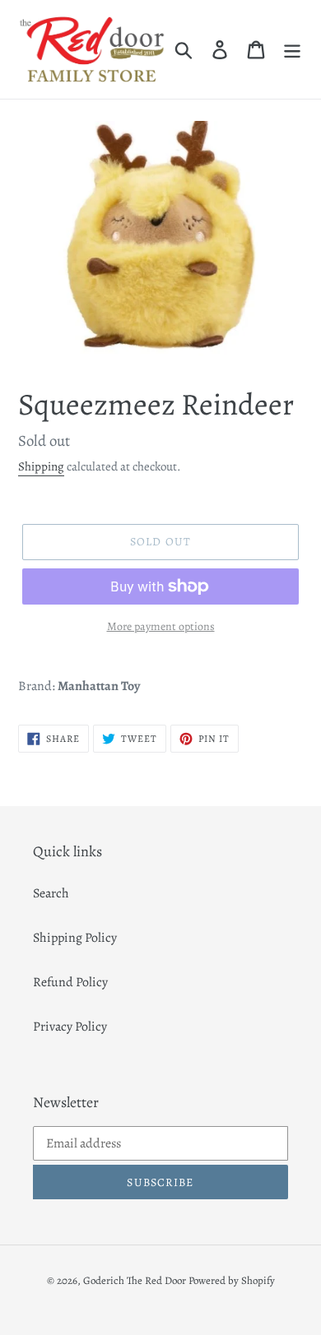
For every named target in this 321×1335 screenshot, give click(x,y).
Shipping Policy (75, 938)
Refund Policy (70, 982)
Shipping (41, 466)
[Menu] (292, 48)
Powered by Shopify (231, 1280)
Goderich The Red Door (134, 1280)
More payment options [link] (161, 626)
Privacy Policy (70, 1026)
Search (51, 893)
